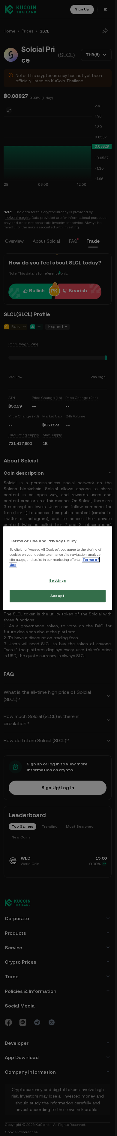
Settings (57, 580)
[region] (57, 568)
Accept (57, 596)
